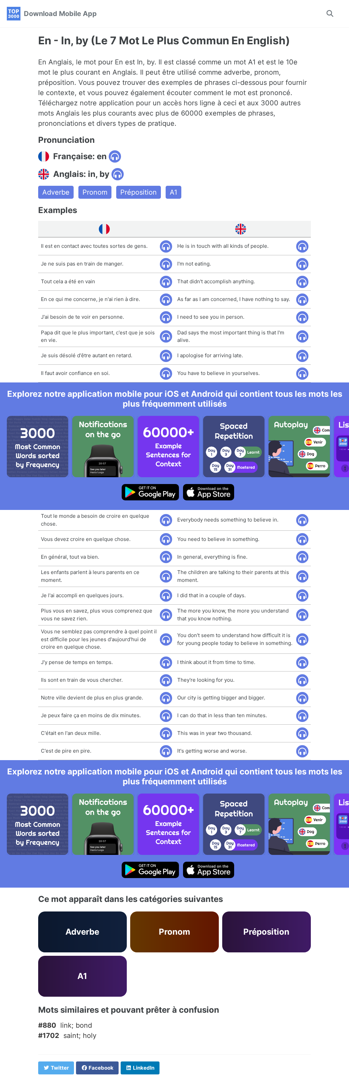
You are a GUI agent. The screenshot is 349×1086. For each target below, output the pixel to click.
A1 (173, 192)
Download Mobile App (60, 14)
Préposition (138, 192)
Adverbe (56, 192)
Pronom (94, 192)
